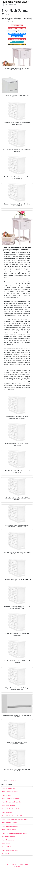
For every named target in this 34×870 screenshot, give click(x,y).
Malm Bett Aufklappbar (8, 805)
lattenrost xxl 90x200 (17, 25)
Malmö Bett (5, 854)
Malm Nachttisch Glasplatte (10, 826)
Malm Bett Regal (7, 812)
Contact (15, 864)
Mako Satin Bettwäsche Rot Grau (11, 809)
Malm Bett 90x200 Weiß (9, 829)
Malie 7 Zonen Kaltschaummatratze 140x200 (15, 819)
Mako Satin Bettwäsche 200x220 (11, 798)
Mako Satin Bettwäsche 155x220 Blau (13, 816)
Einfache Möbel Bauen (16, 1)
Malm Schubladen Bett (8, 788)
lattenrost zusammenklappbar (17, 39)
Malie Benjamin (6, 795)
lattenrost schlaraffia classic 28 (17, 44)
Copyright (17, 866)
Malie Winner (6, 843)
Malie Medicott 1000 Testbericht (11, 802)
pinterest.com (12, 780)
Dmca (7, 864)
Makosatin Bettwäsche (8, 836)
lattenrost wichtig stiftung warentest (17, 31)
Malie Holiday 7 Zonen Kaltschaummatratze (14, 833)
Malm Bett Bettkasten (8, 847)
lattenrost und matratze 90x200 (17, 28)
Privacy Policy (24, 864)
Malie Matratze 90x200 (8, 840)
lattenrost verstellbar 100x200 (17, 33)
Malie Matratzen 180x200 (9, 823)
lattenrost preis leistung (17, 42)
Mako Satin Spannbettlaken (10, 850)
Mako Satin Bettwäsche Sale (10, 791)
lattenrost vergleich (17, 36)
